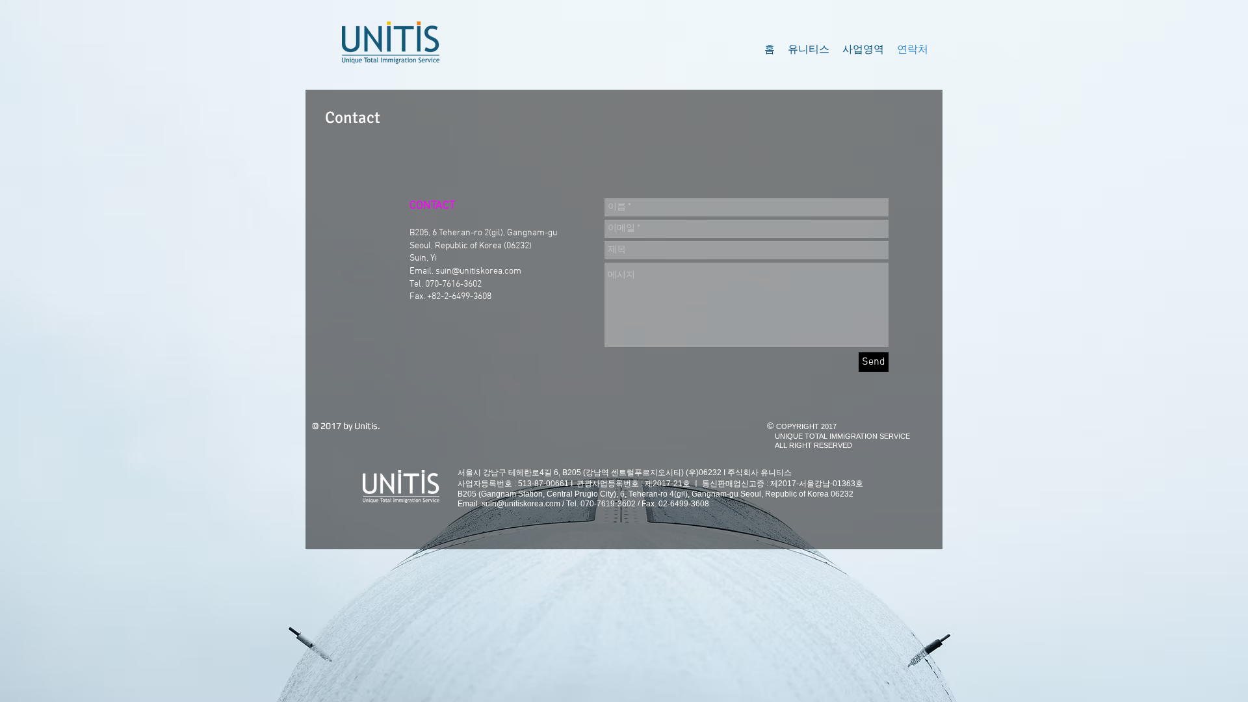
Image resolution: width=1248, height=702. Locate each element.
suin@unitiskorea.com (478, 271)
